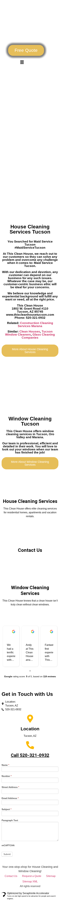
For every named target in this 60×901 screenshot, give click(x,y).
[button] (26, 50)
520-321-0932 (34, 755)
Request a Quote (31, 876)
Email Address (10, 798)
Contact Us (30, 550)
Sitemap (51, 876)
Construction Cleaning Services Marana (35, 324)
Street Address (10, 787)
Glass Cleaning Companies (38, 336)
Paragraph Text (10, 820)
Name (5, 765)
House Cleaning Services (30, 501)
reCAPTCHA (8, 845)
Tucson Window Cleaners (29, 333)
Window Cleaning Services (30, 590)
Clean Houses (29, 331)
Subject (6, 809)
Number (7, 776)
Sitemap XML (30, 881)
